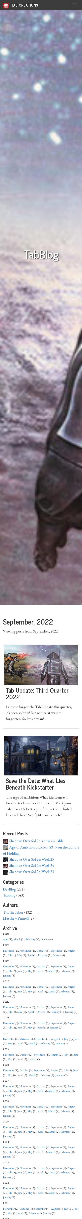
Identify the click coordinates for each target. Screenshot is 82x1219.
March (17, 939)
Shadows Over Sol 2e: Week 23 (31, 871)
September (56, 950)
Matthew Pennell (16, 918)
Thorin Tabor (13, 912)
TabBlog (9, 895)
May (19, 955)
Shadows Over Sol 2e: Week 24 (31, 865)
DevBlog (9, 889)
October (40, 950)
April (5, 939)
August (71, 950)
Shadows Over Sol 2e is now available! (36, 840)
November (25, 950)
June (19, 971)
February (30, 939)
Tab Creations (24, 5)
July (10, 955)
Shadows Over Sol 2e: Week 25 (31, 859)
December (8, 950)
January (45, 939)
